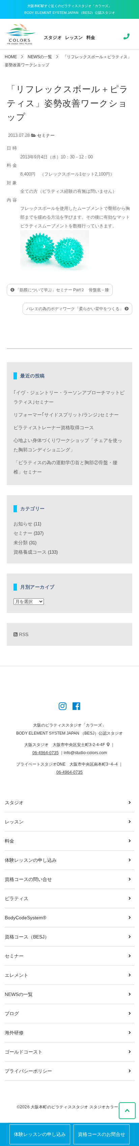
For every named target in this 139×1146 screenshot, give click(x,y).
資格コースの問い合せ (28, 879)
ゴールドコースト (24, 1052)
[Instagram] (62, 707)
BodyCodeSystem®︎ (25, 917)
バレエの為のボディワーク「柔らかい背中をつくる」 (75, 308)
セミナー (46, 135)
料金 (90, 37)
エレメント (16, 975)
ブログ (12, 1013)
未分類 (20, 542)
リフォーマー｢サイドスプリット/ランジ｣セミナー (66, 414)
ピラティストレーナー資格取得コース (53, 427)
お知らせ (22, 523)
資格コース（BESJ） (27, 936)
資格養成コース (30, 552)
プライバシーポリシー (28, 1071)
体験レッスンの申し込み (40, 1134)
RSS (23, 634)
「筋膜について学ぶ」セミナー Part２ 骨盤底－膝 (62, 290)
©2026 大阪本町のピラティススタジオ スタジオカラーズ (69, 1107)
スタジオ (53, 37)
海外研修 (14, 1032)
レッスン (74, 37)
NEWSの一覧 (40, 56)
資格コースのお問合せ (101, 1134)
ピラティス (16, 898)
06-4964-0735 (45, 752)
